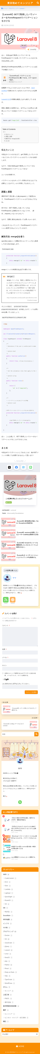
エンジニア (9, 1014)
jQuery (8, 946)
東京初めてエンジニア (20, 2)
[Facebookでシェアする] (16, 467)
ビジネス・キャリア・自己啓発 (16, 1017)
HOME (21, 1046)
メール (5, 657)
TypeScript (9, 979)
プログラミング (9, 931)
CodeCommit (10, 878)
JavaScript (9, 943)
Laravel (13, 510)
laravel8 (11, 513)
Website (13, 603)
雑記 (5, 1021)
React (8, 968)
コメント (6, 625)
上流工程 (7, 994)
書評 (5, 1010)
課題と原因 (9, 136)
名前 (4, 649)
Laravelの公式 (6, 99)
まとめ (7, 141)
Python (8, 965)
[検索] (36, 734)
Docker (8, 935)
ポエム (6, 987)
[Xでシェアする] (9, 467)
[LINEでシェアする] (30, 467)
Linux (8, 954)
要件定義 (9, 1002)
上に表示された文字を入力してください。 (16, 683)
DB (5, 908)
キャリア (9, 991)
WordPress (9, 983)
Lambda (8, 889)
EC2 (7, 882)
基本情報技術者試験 (11, 1006)
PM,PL (8, 998)
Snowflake (7, 915)
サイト (4, 665)
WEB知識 (7, 919)
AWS (6, 874)
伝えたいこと (9, 134)
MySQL (8, 911)
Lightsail (8, 893)
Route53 (8, 900)
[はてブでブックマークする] (23, 467)
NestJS (8, 957)
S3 (7, 904)
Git (7, 939)
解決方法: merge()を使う (13, 138)
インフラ (7, 923)
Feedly (5, 603)
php (7, 961)
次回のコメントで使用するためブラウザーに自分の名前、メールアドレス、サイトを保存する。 (20, 674)
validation (20, 513)
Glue (7, 885)
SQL (7, 976)
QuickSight (9, 896)
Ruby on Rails (10, 972)
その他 (6, 927)
